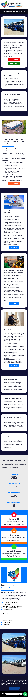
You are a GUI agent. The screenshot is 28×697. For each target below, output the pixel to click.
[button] (25, 694)
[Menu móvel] (26, 4)
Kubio (19, 695)
